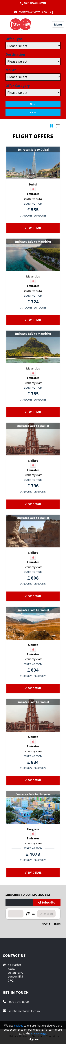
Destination (15, 54)
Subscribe (48, 902)
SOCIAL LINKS (51, 924)
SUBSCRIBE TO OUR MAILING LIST (28, 895)
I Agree (32, 1039)
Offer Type (14, 39)
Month (11, 70)
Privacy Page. (39, 1033)
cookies (18, 1025)
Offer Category (18, 85)
